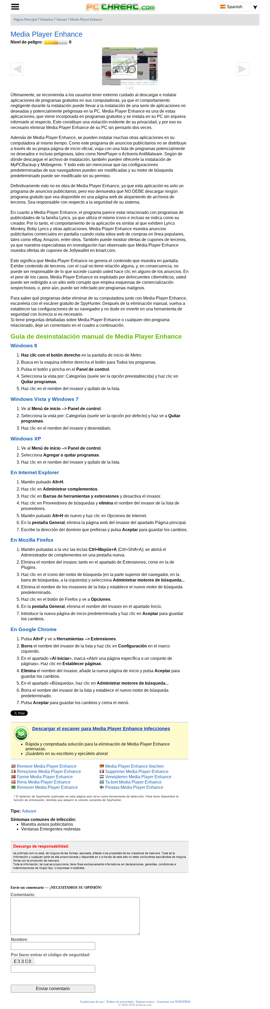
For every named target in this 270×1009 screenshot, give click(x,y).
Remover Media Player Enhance (47, 787)
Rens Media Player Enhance (44, 782)
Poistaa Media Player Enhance (134, 787)
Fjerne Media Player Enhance (45, 777)
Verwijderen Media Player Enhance (138, 777)
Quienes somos (145, 1001)
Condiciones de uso (92, 1001)
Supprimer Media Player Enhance (136, 771)
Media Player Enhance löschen (134, 766)
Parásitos (46, 19)
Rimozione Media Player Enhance (49, 771)
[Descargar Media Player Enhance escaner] (22, 734)
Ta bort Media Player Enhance (133, 782)
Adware (61, 19)
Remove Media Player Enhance (46, 766)
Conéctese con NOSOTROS (173, 1001)
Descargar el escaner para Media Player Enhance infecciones (101, 728)
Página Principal (25, 19)
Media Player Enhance (86, 19)
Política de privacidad (120, 1001)
